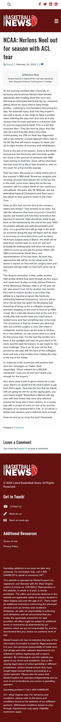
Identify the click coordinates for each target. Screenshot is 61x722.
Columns (19, 427)
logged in (22, 448)
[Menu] (56, 21)
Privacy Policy (10, 546)
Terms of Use (10, 541)
